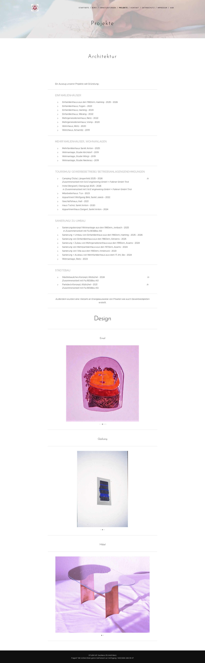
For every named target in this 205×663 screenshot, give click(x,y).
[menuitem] (84, 8)
